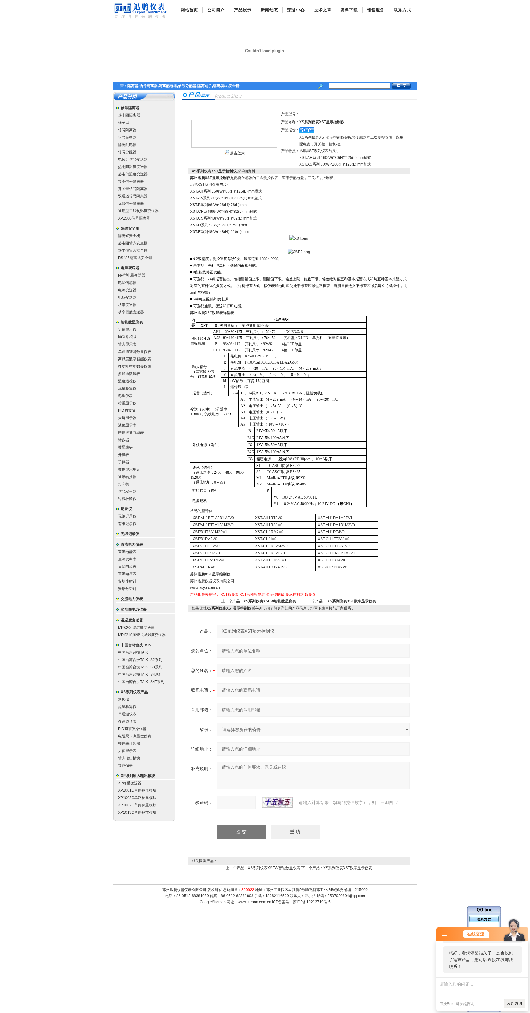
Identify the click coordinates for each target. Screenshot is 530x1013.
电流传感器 (127, 283)
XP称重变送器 (129, 783)
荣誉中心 (296, 9)
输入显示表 (127, 344)
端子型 (123, 122)
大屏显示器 (127, 418)
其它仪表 (125, 765)
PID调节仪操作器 (132, 729)
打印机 (123, 484)
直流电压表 (127, 574)
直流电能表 (127, 552)
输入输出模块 (129, 758)
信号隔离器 (130, 108)
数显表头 (125, 447)
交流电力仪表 (132, 599)
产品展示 (242, 9)
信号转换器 (127, 137)
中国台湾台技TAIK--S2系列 (140, 660)
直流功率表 (127, 559)
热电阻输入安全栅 (133, 243)
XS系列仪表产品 (134, 692)
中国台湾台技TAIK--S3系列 (140, 667)
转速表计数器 (129, 743)
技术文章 (322, 9)
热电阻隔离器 (129, 115)
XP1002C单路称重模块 (137, 798)
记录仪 (126, 509)
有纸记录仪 (127, 524)
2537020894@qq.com (346, 896)
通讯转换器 (127, 477)
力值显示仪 (127, 329)
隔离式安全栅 (129, 236)
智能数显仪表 (132, 322)
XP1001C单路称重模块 (137, 790)
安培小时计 (127, 581)
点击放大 (237, 153)
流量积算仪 (127, 388)
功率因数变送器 (131, 312)
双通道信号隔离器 (133, 196)
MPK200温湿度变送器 (136, 627)
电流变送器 (127, 290)
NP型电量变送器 (131, 275)
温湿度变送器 (132, 620)
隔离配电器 (127, 145)
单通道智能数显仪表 (134, 352)
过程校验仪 (127, 499)
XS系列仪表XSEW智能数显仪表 (270, 601)
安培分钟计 (127, 589)
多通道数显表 (129, 374)
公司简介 (216, 9)
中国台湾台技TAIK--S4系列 (140, 674)
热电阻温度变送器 (133, 167)
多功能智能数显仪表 (134, 366)
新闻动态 (269, 9)
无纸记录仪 (127, 516)
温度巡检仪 (127, 381)
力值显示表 (127, 751)
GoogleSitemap (213, 902)
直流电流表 (127, 566)
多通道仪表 (127, 721)
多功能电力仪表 (134, 609)
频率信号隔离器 (131, 181)
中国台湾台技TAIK (136, 645)
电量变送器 (130, 268)
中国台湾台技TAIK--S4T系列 (141, 682)
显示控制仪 (275, 594)
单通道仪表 (127, 714)
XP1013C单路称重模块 (137, 812)
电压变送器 (127, 297)
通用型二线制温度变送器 (138, 211)
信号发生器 (127, 491)
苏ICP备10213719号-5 (312, 902)
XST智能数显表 (252, 594)
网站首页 (189, 9)
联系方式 (402, 9)
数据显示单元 (129, 469)
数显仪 (310, 594)
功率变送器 (127, 305)
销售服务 (375, 9)
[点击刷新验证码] (277, 802)
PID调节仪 (126, 410)
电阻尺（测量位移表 (134, 736)
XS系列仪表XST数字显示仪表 (351, 601)
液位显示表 (127, 425)
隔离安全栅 (130, 228)
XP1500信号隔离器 (134, 218)
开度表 (123, 455)
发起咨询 (514, 1003)
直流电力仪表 (132, 544)
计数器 (123, 440)
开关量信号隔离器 (133, 189)
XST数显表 (230, 594)
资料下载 (349, 9)
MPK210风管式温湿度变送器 (142, 635)
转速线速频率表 (131, 432)
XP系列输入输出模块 (138, 776)
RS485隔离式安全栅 (135, 258)
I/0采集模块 (127, 337)
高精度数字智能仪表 (134, 359)
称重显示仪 (127, 403)
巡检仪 (123, 699)
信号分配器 (127, 152)
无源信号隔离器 (131, 203)
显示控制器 (294, 594)
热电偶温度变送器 (133, 174)
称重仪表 (125, 396)
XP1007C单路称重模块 (137, 805)
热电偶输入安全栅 (133, 250)
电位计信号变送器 (133, 159)
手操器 (123, 462)
